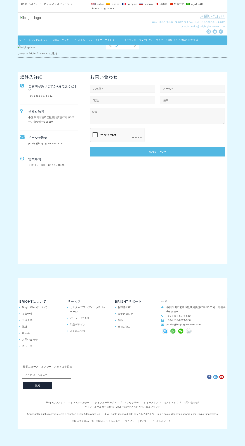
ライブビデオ (146, 40)
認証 (24, 326)
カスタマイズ (129, 40)
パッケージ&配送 (80, 318)
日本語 (163, 4)
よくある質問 (78, 330)
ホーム (22, 40)
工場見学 (27, 320)
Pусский (148, 4)
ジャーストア (95, 40)
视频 (120, 320)
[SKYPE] (165, 331)
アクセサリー (112, 40)
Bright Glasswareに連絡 (182, 40)
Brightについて (54, 402)
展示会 (26, 333)
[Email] (189, 331)
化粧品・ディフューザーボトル (69, 40)
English (99, 4)
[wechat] (181, 331)
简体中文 (178, 4)
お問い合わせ (212, 16)
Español (115, 4)
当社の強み (124, 326)
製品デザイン (78, 324)
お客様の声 (124, 307)
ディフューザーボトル (107, 402)
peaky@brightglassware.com (207, 26)
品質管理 (27, 313)
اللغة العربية (196, 4)
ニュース (27, 346)
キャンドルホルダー (39, 40)
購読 (37, 385)
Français (131, 4)
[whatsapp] (173, 331)
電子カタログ (125, 313)
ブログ (159, 40)
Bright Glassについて (34, 307)
